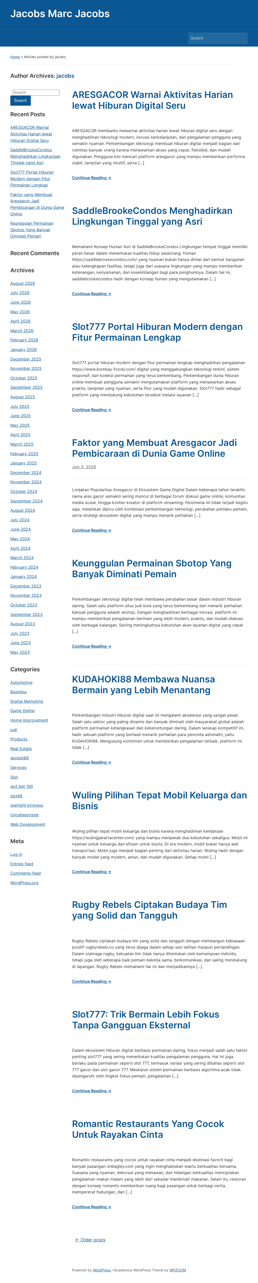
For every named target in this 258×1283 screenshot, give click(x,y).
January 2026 (23, 349)
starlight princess (26, 805)
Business (18, 691)
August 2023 (22, 623)
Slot (14, 777)
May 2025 (20, 425)
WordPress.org (24, 882)
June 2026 (20, 302)
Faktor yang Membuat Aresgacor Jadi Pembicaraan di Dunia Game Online (37, 204)
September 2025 (26, 387)
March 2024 (22, 557)
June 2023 (20, 642)
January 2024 (23, 576)
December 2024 (25, 472)
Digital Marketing (26, 701)
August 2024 (22, 510)
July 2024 (19, 519)
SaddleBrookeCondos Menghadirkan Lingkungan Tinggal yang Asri (35, 156)
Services (18, 767)
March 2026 (22, 330)
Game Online (22, 710)
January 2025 (23, 462)
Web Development (27, 824)
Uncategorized (24, 814)
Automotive (21, 682)
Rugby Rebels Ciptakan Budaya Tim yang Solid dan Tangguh (149, 910)
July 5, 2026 (84, 466)
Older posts (90, 1239)
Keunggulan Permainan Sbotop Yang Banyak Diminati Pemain (31, 230)
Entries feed (21, 863)
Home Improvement (29, 720)
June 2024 (20, 529)
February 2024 (24, 567)
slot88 (16, 795)
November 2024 (26, 481)
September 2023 (26, 614)
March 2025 (22, 444)
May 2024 (20, 538)
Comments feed (25, 873)
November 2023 (26, 595)
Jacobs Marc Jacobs (60, 13)
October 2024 (23, 491)
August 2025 (22, 396)
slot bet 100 (21, 786)
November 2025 (26, 368)
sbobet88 (19, 757)
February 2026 (24, 339)
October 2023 (23, 604)
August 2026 (22, 283)
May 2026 (20, 311)
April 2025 (20, 434)
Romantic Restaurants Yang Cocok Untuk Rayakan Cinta (148, 1129)
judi (13, 729)
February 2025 (24, 453)
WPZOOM (178, 1270)
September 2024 (26, 500)
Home (15, 57)
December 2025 (25, 359)
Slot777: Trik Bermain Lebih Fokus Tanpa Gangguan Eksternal (145, 1020)
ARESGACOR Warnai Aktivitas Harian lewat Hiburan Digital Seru (31, 134)
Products (18, 739)
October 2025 (23, 377)
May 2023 (20, 652)
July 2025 (19, 406)
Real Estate (21, 748)
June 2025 (20, 415)
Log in (16, 854)
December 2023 (25, 586)
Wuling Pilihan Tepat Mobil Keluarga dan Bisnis (159, 800)
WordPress (102, 1270)
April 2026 (20, 321)
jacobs (65, 75)
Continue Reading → (91, 177)
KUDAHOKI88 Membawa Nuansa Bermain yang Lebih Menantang (143, 684)
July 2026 (19, 292)
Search (241, 38)
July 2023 (19, 633)
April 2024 (20, 548)
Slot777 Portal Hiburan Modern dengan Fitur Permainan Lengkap (32, 178)
